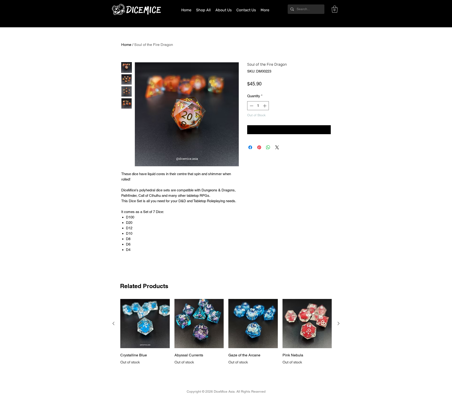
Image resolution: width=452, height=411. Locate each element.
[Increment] (265, 105)
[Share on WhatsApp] (268, 147)
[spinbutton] (258, 105)
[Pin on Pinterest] (259, 147)
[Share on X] (277, 147)
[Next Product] (338, 323)
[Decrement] (251, 105)
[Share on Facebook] (250, 147)
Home (126, 44)
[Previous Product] (113, 323)
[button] (335, 9)
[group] (226, 332)
